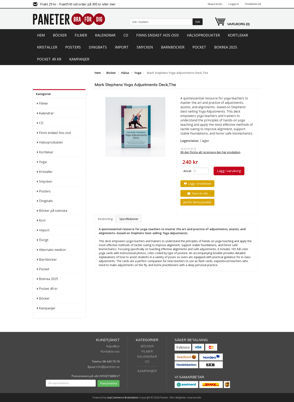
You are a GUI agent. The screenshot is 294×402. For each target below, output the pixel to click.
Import (122, 47)
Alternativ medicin (52, 250)
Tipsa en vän (199, 193)
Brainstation (132, 397)
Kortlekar (238, 35)
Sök (197, 22)
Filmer (81, 35)
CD (125, 35)
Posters (73, 47)
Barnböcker (172, 47)
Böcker (60, 35)
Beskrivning (105, 219)
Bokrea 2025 (225, 47)
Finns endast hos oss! (157, 35)
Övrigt (43, 240)
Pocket (199, 47)
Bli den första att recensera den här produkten (210, 152)
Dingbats (98, 47)
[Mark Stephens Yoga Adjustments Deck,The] (135, 127)
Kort (42, 220)
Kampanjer (79, 59)
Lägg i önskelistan (199, 183)
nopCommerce (115, 397)
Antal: (187, 171)
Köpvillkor (113, 346)
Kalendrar (105, 35)
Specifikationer (128, 219)
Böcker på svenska (53, 210)
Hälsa (125, 73)
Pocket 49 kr (49, 59)
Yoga (43, 162)
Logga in (233, 3)
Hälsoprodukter (203, 35)
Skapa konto (215, 3)
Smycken (145, 47)
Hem (41, 35)
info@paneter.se (108, 367)
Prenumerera (108, 383)
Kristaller (47, 47)
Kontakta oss (110, 351)
